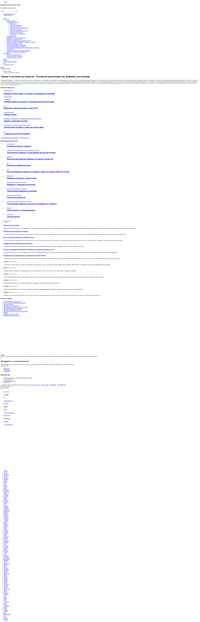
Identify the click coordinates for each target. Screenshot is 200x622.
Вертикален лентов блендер (17, 33)
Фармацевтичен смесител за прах (13, 301)
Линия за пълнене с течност (14, 57)
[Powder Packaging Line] (22, 118)
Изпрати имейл (5, 387)
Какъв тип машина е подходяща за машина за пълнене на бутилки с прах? (29, 249)
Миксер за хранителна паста (11, 305)
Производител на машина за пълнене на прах (16, 311)
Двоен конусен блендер (16, 32)
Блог (5, 63)
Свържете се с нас (8, 64)
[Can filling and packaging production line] (8, 90)
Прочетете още (8, 97)
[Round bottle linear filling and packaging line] (7, 99)
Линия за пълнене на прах (14, 54)
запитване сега (5, 366)
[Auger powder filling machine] (10, 176)
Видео (5, 60)
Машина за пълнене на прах (14, 39)
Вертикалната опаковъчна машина (16, 231)
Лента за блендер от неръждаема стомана (15, 303)
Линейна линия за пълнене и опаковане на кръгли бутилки (29, 102)
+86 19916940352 (8, 424)
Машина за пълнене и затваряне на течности (19, 50)
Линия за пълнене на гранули (15, 56)
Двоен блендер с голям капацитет (19, 28)
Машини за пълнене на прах (33, 81)
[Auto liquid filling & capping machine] (19, 201)
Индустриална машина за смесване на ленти (16, 307)
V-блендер (13, 23)
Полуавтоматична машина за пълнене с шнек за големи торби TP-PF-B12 (38, 172)
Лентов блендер (11, 21)
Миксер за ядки (16, 81)
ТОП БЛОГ (53, 385)
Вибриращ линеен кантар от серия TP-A (21, 108)
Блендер (22, 81)
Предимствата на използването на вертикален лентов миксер (24, 255)
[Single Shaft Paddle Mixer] (11, 144)
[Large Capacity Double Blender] (9, 208)
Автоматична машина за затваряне (16, 45)
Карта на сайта (45, 385)
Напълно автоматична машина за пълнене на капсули (21, 42)
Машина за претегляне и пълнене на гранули (19, 40)
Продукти (6, 19)
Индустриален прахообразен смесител (51, 81)
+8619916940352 (8, 401)
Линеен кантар (10, 114)
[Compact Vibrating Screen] (8, 163)
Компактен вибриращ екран (19, 165)
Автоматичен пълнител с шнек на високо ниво (24, 127)
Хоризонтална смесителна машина (13, 308)
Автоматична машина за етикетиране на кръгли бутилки (31, 152)
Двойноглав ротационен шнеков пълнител (18, 243)
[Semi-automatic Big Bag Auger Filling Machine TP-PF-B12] (8, 169)
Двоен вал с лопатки (15, 29)
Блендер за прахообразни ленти (12, 310)
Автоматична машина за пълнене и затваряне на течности (32, 204)
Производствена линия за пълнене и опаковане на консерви (29, 93)
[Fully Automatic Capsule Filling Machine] (9, 156)
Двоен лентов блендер (16, 25)
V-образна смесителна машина (17, 134)
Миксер (6, 312)
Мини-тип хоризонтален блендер (19, 30)
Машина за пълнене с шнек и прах (21, 178)
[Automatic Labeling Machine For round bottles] (22, 150)
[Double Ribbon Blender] (14, 195)
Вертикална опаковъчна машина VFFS (17, 52)
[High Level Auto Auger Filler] (17, 125)
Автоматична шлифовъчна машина (16, 37)
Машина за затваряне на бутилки (21, 184)
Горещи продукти (35, 385)
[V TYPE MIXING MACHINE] (5, 131)
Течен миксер (10, 49)
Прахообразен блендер (13, 22)
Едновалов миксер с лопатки (19, 146)
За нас (5, 59)
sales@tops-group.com (9, 380)
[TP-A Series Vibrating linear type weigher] (5, 106)
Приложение (7, 53)
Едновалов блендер (15, 26)
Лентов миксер (13, 216)
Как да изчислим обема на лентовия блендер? (19, 237)
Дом (5, 18)
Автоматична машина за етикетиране (17, 46)
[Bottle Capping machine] (16, 182)
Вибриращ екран (11, 36)
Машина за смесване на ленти (12, 315)
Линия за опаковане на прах (14, 43)
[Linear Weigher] (8, 112)
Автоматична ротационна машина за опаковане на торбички (23, 47)
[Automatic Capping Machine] (17, 188)
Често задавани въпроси (10, 61)
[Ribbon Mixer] (10, 214)
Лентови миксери (8, 304)
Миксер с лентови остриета (11, 314)
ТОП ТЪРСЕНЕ (61, 385)
